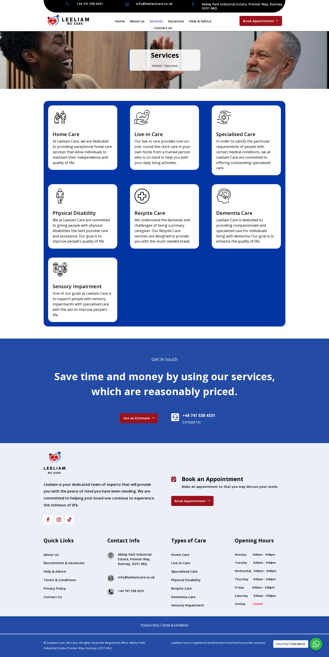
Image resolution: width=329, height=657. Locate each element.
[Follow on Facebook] (48, 519)
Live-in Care (180, 563)
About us (137, 21)
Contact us (163, 28)
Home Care (180, 554)
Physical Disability (186, 580)
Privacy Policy (55, 588)
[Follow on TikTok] (69, 519)
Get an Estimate (136, 418)
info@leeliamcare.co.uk (154, 4)
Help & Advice (200, 21)
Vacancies (176, 21)
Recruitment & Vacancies (64, 563)
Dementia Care (183, 597)
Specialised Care (184, 571)
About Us (51, 554)
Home (120, 21)
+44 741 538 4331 (90, 4)
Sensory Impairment (187, 605)
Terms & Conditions (60, 580)
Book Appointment (258, 21)
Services (156, 21)
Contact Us (53, 597)
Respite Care (181, 588)
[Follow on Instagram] (58, 519)
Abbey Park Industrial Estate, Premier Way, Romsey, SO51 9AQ (242, 6)
